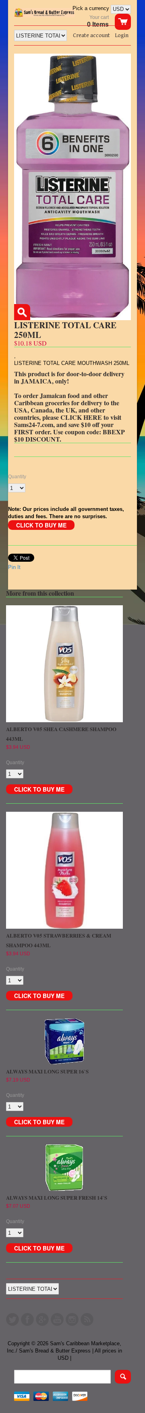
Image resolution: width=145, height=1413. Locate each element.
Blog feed (87, 1319)
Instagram (72, 1319)
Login (121, 35)
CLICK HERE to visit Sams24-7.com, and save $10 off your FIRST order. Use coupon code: (67, 424)
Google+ (42, 1319)
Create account (91, 35)
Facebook (27, 1319)
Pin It (14, 567)
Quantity (17, 476)
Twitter (12, 1319)
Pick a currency (91, 8)
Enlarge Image (22, 312)
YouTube (57, 1319)
